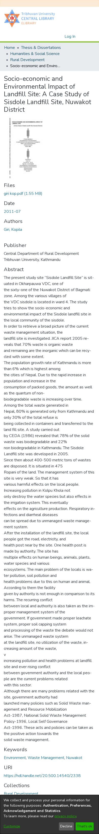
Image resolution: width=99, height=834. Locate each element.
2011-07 (12, 211)
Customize (12, 826)
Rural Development (27, 60)
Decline (66, 826)
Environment (15, 758)
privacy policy (65, 816)
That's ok (84, 826)
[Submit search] (52, 36)
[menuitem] (60, 36)
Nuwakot (74, 758)
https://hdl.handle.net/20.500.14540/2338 (42, 776)
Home (9, 47)
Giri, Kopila (13, 229)
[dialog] (49, 814)
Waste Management (46, 758)
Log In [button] (70, 36)
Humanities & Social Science (35, 53)
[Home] (31, 18)
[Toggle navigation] (88, 36)
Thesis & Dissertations (41, 47)
